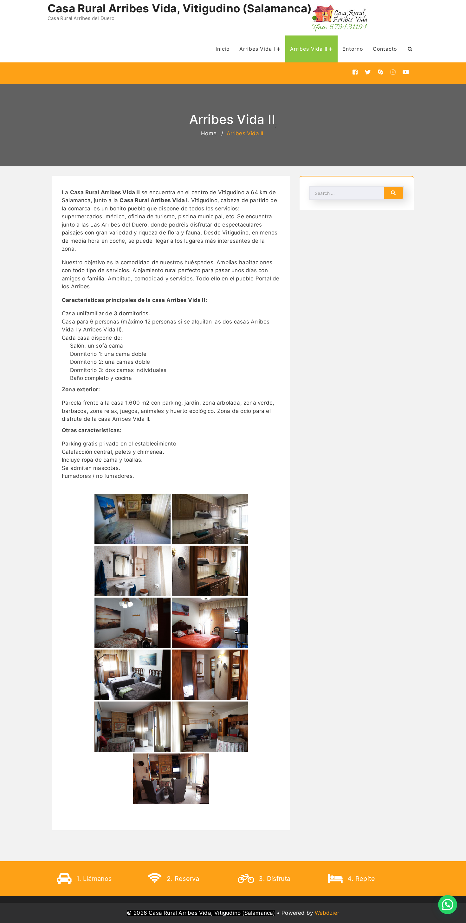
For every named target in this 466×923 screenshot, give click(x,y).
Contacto (385, 49)
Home (209, 133)
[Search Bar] (410, 48)
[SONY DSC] (210, 571)
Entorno (352, 49)
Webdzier (327, 913)
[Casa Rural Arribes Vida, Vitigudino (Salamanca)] (340, 18)
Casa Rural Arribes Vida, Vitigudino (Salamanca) (180, 8)
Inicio (223, 49)
